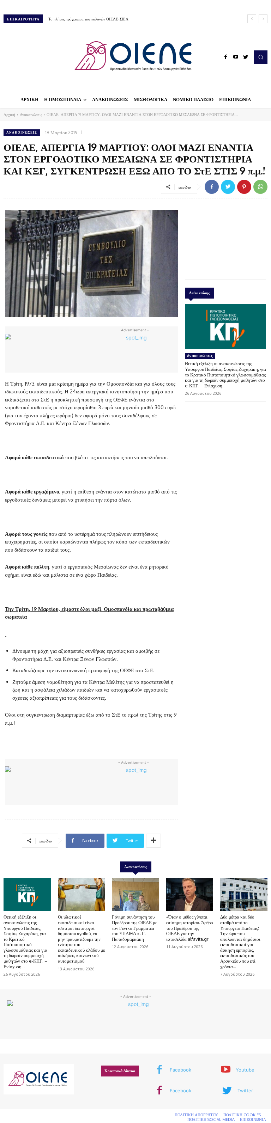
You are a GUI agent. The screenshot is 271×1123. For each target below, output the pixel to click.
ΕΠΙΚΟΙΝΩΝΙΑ (253, 1119)
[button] (260, 57)
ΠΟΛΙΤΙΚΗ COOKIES (242, 1114)
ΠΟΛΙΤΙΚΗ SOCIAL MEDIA (211, 1119)
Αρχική (9, 114)
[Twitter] (246, 57)
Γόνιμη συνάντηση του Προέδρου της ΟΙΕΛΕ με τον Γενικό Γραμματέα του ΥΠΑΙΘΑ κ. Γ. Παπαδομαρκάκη (134, 927)
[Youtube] (236, 57)
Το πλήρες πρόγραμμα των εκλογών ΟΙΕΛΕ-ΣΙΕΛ (88, 19)
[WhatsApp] (260, 187)
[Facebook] (226, 57)
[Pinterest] (244, 187)
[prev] (251, 18)
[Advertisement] (225, 237)
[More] (153, 841)
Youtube (245, 1070)
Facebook (180, 1070)
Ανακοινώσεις (31, 114)
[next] (263, 18)
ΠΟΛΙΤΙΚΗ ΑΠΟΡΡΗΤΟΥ (196, 1114)
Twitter (245, 1090)
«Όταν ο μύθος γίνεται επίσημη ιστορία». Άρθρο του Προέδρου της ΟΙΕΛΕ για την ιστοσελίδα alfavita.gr (189, 927)
